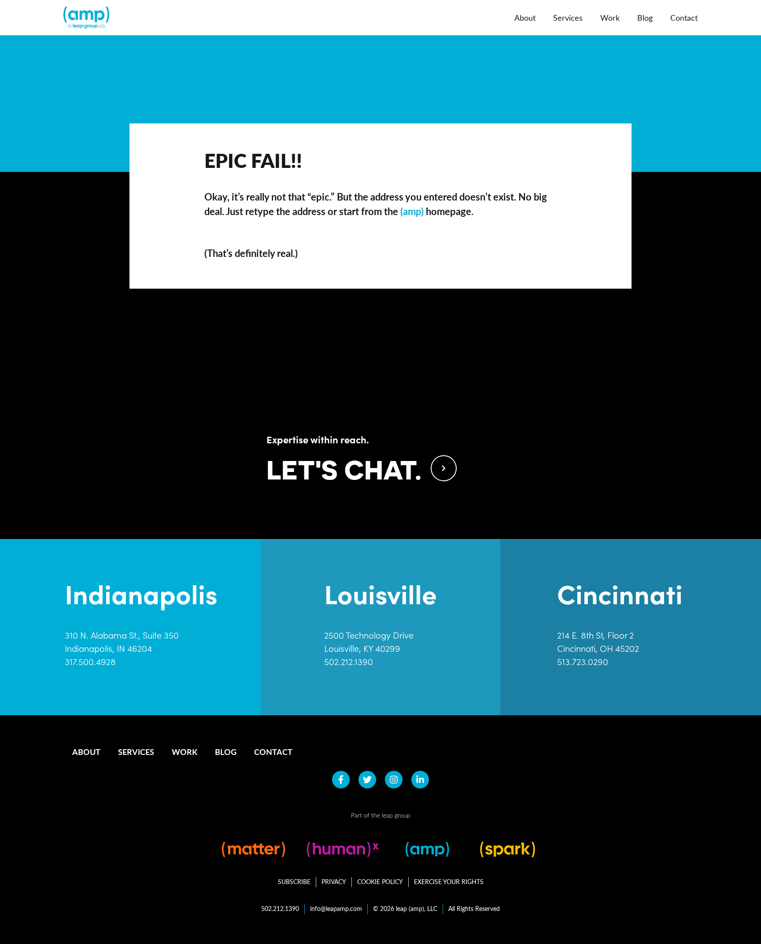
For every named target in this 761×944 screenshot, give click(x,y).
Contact (684, 17)
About (525, 17)
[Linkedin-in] (420, 779)
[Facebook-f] (341, 779)
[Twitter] (367, 779)
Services (568, 17)
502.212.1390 (348, 661)
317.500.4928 (90, 661)
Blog (645, 17)
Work (610, 17)
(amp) (412, 211)
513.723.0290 (582, 661)
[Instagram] (394, 779)
